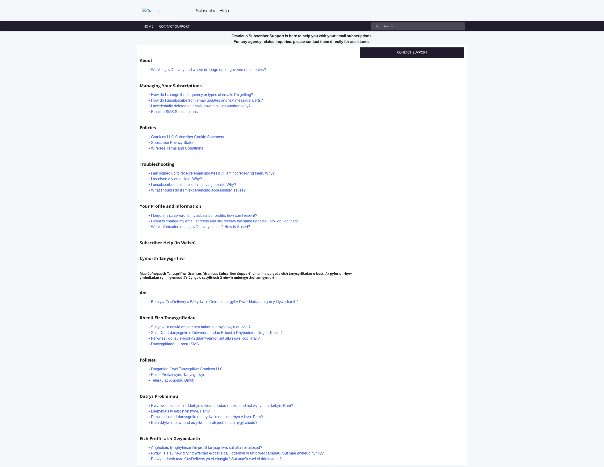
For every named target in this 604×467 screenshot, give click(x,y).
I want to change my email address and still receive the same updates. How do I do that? (224, 221)
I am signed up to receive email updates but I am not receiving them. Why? (213, 173)
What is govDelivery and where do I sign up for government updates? (208, 70)
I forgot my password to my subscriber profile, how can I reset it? (204, 215)
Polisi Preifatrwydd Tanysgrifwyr (177, 375)
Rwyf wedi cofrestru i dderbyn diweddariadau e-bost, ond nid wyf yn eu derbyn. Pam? (222, 406)
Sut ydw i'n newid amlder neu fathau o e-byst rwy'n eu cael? (201, 327)
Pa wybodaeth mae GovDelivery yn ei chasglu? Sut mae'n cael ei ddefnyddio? (216, 459)
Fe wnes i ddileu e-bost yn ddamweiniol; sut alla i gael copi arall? (205, 338)
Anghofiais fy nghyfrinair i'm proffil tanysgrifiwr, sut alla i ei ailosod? (206, 448)
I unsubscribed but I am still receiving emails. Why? (193, 185)
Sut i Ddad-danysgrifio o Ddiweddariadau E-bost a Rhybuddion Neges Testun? (217, 333)
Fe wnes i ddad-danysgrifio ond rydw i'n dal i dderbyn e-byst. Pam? (207, 417)
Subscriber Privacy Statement (176, 143)
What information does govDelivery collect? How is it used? (200, 227)
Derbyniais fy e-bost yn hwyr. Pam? (180, 411)
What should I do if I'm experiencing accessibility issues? (198, 190)
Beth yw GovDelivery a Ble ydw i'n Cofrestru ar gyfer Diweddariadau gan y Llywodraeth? (224, 302)
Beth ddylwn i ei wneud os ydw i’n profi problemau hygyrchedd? (204, 423)
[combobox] (424, 26)
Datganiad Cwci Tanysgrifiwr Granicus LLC (187, 369)
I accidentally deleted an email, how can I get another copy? (201, 106)
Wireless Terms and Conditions (177, 148)
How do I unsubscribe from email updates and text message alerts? (207, 100)
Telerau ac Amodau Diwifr (172, 380)
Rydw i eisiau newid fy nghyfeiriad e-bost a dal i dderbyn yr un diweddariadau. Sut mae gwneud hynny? (237, 453)
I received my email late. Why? (176, 179)
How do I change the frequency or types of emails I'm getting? (202, 95)
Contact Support (412, 52)
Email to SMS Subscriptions (174, 112)
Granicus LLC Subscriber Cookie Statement (187, 137)
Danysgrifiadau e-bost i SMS (175, 344)
